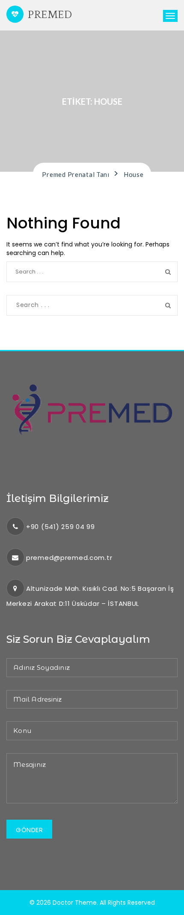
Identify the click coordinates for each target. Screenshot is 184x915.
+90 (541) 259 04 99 (60, 526)
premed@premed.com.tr (69, 557)
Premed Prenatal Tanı (48, 17)
